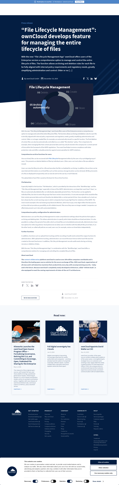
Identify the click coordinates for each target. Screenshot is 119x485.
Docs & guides (98, 414)
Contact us (64, 431)
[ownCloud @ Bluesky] (95, 78)
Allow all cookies (103, 462)
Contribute (80, 414)
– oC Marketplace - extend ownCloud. (55, 2)
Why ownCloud (49, 417)
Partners (63, 421)
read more (17, 389)
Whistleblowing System (100, 445)
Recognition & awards (67, 433)
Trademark (97, 438)
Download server (33, 414)
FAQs (95, 421)
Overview (47, 414)
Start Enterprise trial (34, 424)
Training (96, 426)
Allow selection (103, 468)
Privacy (96, 447)
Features (47, 419)
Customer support (99, 419)
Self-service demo (33, 426)
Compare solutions (50, 426)
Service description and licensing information (100, 441)
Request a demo (98, 429)
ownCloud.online (33, 421)
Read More (79, 2)
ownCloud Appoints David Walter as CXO (92, 347)
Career (63, 424)
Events (63, 417)
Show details (97, 481)
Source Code (81, 417)
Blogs (62, 429)
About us (63, 414)
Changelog (48, 431)
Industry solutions (50, 429)
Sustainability (65, 436)
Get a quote (48, 436)
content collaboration (32, 259)
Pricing (47, 421)
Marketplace (80, 424)
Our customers (65, 419)
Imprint (96, 450)
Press (62, 426)
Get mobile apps (33, 419)
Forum (79, 421)
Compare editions (50, 424)
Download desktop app (35, 417)
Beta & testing (81, 419)
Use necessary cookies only (103, 473)
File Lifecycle (53, 158)
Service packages (99, 417)
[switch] (53, 481)
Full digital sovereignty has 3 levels (58, 347)
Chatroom (80, 426)
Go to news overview (30, 298)
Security (47, 433)
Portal (95, 424)
